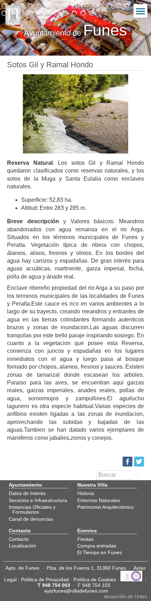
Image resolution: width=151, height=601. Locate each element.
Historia (85, 493)
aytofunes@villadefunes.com (76, 591)
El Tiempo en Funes (99, 552)
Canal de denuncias (31, 519)
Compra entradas (96, 546)
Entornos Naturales (98, 500)
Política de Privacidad (45, 579)
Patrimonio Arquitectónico (105, 507)
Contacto (19, 539)
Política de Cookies (94, 579)
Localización (22, 546)
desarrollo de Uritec (125, 596)
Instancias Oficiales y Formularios (32, 509)
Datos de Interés (27, 493)
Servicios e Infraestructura (38, 500)
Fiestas (85, 539)
